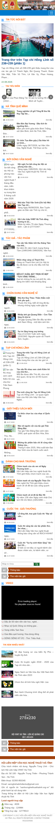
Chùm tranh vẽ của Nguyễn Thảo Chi (33, 481)
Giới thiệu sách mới (19, 408)
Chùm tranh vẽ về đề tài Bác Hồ (31, 495)
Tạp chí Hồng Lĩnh (17, 348)
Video (9, 583)
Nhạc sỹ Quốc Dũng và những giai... (21, 626)
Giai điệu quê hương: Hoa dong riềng (21, 634)
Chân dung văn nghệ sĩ (22, 293)
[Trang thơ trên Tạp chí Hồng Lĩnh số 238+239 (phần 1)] (27, 40)
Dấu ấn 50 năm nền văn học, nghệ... (21, 621)
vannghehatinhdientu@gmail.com (23, 784)
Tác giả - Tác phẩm (18, 238)
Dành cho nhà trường (21, 461)
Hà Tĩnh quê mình (17, 106)
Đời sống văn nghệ (19, 159)
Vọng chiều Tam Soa (14, 630)
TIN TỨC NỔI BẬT (16, 19)
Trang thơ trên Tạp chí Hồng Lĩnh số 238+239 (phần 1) (27, 61)
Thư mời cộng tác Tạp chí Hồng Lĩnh (33, 392)
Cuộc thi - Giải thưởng (21, 509)
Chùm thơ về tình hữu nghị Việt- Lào (32, 682)
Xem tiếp (49, 120)
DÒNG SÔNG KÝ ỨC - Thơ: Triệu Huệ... (23, 638)
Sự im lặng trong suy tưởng (30, 331)
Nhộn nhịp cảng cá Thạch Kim (30, 260)
